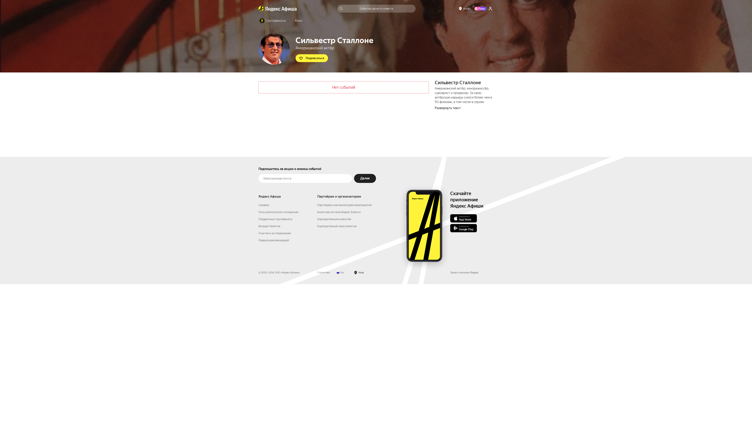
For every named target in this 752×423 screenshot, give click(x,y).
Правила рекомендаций (273, 240)
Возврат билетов (269, 226)
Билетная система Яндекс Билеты (339, 212)
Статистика (323, 272)
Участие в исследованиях (274, 233)
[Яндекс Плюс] (480, 9)
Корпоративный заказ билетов (337, 226)
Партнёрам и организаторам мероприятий (344, 205)
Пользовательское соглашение (278, 212)
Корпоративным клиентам (334, 219)
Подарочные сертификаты (275, 219)
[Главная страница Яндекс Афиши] (261, 8)
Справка (263, 205)
